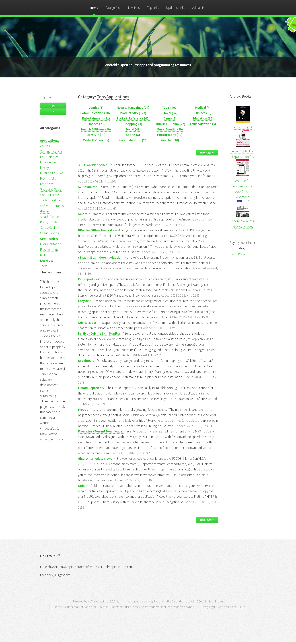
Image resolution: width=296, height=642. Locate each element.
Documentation (50, 244)
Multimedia (47, 173)
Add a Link (199, 8)
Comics (45, 146)
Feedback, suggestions (55, 575)
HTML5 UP (242, 607)
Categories (112, 8)
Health (55, 162)
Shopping (46, 189)
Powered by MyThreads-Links (90, 601)
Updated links (175, 8)
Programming (49, 249)
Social (58, 189)
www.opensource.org (54, 439)
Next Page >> (207, 152)
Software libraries (52, 206)
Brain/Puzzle (48, 222)
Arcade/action (49, 217)
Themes (55, 195)
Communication (51, 151)
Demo (60, 200)
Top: (101, 96)
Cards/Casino (49, 227)
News (59, 173)
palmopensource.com (118, 567)
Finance (45, 162)
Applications (117, 96)
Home (94, 8)
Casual (44, 233)
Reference (46, 184)
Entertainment (50, 157)
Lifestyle (45, 168)
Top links (153, 8)
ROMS (44, 255)
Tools (43, 200)
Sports (44, 195)
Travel (52, 200)
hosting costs (238, 254)
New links (133, 8)
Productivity (48, 178)
